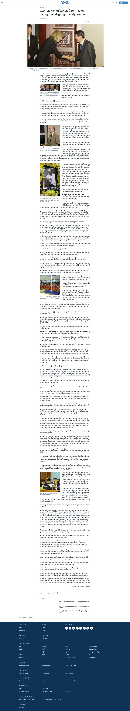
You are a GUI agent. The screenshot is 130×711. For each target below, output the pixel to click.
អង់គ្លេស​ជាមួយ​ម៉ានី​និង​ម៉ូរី (24, 665)
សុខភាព (43, 654)
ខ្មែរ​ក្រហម (42, 7)
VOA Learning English (71, 665)
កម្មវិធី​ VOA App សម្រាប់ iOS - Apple (26, 699)
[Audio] (112, 3)
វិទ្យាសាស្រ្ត (68, 649)
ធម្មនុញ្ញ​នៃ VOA (45, 681)
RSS (90, 673)
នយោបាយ (44, 646)
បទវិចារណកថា (92, 657)
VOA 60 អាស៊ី (22, 638)
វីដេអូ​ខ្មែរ (20, 627)
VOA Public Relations (24, 691)
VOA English (45, 688)
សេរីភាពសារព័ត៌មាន (93, 649)
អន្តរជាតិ (20, 649)
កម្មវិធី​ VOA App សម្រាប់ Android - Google (51, 699)
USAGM (20, 688)
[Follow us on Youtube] (73, 628)
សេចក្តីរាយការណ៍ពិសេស (70, 657)
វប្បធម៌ (67, 652)
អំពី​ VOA (20, 681)
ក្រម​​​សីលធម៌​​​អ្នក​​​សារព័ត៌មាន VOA (72, 681)
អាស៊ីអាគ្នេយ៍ (21, 657)
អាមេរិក (20, 652)
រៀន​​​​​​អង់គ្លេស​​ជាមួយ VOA (47, 665)
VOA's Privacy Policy (47, 691)
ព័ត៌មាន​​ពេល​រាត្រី (45, 630)
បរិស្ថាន (67, 646)
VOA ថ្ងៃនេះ (21, 633)
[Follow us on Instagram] (77, 628)
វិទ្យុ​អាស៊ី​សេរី (68, 691)
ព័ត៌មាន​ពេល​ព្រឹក (45, 627)
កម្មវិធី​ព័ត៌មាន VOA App (24, 673)
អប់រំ (43, 657)
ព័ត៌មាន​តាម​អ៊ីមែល (69, 673)
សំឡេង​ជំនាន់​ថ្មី (45, 635)
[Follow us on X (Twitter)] (70, 628)
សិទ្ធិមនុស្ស (44, 652)
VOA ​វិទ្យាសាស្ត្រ (22, 635)
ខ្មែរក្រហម (68, 654)
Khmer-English (92, 654)
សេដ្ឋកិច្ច (43, 649)
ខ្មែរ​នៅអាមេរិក (21, 654)
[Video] (117, 3)
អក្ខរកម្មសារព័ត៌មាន (93, 646)
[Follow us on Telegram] (80, 628)
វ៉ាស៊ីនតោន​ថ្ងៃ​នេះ (22, 630)
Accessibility (68, 688)
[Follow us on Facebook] (66, 628)
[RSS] (84, 628)
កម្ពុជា (20, 646)
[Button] (87, 22)
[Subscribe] (91, 628)
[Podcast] (87, 628)
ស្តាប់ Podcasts (45, 673)
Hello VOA (44, 633)
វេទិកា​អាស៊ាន (44, 638)
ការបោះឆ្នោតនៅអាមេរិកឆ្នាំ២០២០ (95, 652)
